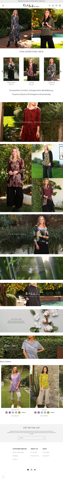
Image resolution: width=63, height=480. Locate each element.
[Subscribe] (43, 438)
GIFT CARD (46, 452)
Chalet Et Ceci (11, 478)
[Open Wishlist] (56, 5)
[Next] (60, 71)
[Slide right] (60, 384)
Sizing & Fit (46, 455)
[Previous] (2, 71)
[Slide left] (3, 384)
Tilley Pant (44, 409)
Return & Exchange (18, 452)
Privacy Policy (35, 455)
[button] (3, 5)
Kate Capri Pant (15, 409)
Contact (15, 459)
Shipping (15, 455)
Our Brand (34, 452)
